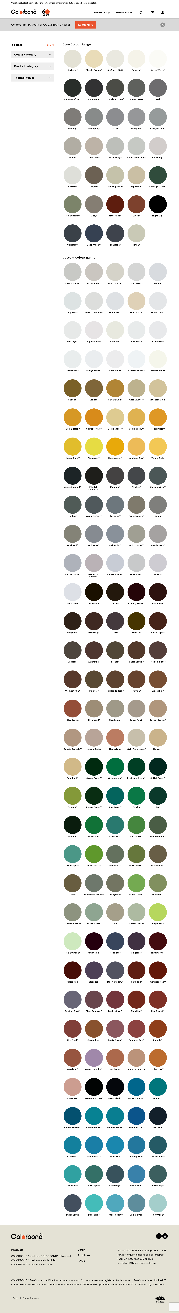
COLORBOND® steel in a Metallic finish (33, 1260)
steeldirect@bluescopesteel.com (136, 1263)
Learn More (85, 24)
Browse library (102, 13)
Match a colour (124, 13)
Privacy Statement (31, 1298)
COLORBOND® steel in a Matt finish (32, 1264)
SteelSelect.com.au (26, 3)
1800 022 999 (136, 1259)
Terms (15, 1298)
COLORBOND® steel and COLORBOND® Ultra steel (41, 1256)
